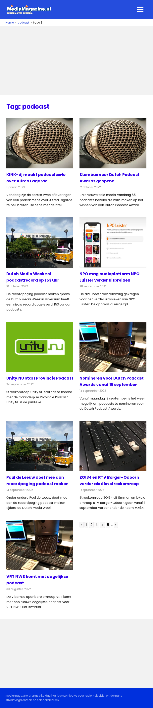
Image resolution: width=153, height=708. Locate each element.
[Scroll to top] (147, 702)
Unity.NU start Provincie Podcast (39, 378)
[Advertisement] (76, 61)
